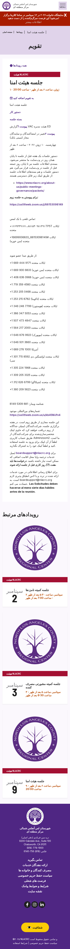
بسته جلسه (16, 119)
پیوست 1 (22, 126)
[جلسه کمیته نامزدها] (35, 547)
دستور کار (15, 112)
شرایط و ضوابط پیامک (35, 886)
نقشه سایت (35, 891)
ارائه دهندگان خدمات (35, 865)
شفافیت (37, 927)
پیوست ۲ (50, 133)
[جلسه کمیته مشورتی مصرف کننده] (35, 641)
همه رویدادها (20, 65)
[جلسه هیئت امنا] (35, 738)
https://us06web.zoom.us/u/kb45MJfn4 (35, 415)
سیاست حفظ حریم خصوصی (35, 875)
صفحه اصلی (7, 32)
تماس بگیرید (35, 859)
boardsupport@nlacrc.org (33, 453)
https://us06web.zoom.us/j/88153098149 (36, 204)
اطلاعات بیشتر (33, 22)
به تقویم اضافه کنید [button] (23, 98)
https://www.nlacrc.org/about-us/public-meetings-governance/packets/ (35, 186)
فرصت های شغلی (35, 880)
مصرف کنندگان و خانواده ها (35, 870)
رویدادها (19, 32)
